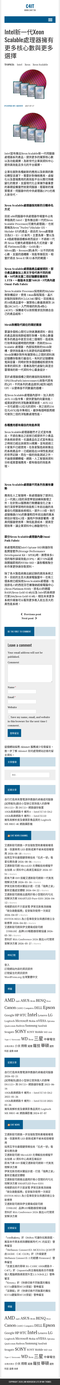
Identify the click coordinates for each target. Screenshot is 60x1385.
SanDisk (42, 1025)
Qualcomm (10, 1025)
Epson (49, 1007)
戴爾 (30, 1046)
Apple (18, 1001)
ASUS (24, 1000)
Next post (28, 618)
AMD (9, 1000)
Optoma (51, 1021)
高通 (16, 1051)
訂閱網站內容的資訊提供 (18, 969)
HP (17, 1015)
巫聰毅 (11, 1291)
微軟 (24, 1046)
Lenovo (42, 1015)
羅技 (36, 1045)
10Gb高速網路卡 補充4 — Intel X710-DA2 (28, 811)
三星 (38, 1038)
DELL (38, 1007)
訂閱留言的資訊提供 (16, 973)
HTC (23, 1015)
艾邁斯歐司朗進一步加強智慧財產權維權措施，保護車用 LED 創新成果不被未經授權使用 (29, 849)
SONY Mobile (35, 1032)
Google (9, 1015)
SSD (46, 1032)
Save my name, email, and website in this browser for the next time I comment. (29, 721)
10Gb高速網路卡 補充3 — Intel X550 (25, 816)
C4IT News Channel (19, 835)
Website (12, 707)
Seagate (9, 1032)
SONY (20, 1031)
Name (11, 687)
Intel (19, 64)
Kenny (19, 106)
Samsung (31, 1025)
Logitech (9, 1021)
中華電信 (49, 1039)
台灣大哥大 (9, 1046)
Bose (48, 1001)
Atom (32, 1001)
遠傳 (11, 1051)
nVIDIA (41, 1021)
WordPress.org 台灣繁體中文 (21, 977)
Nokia (32, 1021)
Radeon (20, 1025)
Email (11, 697)
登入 (7, 965)
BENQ (41, 1000)
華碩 (45, 1045)
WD (24, 1038)
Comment (13, 662)
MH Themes (46, 1381)
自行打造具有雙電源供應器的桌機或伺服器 (28, 799)
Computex (29, 1008)
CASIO (19, 1008)
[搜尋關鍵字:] (30, 774)
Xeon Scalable (40, 64)
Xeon (27, 64)
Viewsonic (16, 1039)
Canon (10, 1007)
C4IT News (15, 1124)
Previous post (32, 614)
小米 (17, 1046)
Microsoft (21, 1021)
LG (50, 1014)
